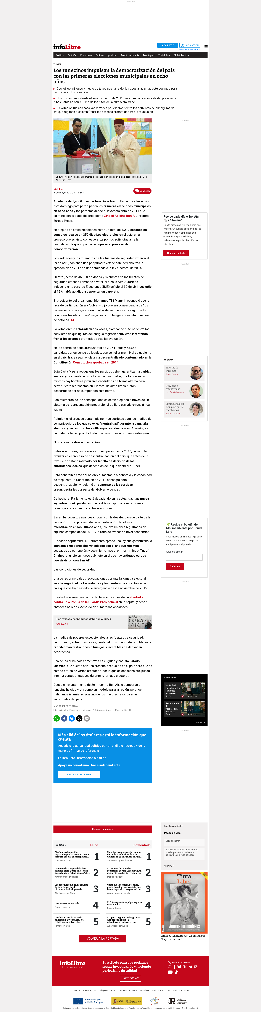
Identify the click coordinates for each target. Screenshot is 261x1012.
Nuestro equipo (89, 990)
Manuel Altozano (63, 860)
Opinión (72, 55)
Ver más (168, 866)
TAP (73, 320)
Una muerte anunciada (67, 903)
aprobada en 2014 (105, 362)
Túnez (118, 710)
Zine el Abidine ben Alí (120, 216)
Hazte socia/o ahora (79, 774)
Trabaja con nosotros (107, 990)
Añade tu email (174, 551)
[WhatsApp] (169, 967)
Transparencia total (189, 49)
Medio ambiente (130, 55)
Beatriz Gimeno (114, 908)
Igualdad (112, 55)
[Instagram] (195, 967)
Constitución (82, 362)
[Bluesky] (179, 967)
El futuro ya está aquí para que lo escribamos (124, 903)
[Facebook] (174, 967)
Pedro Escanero (62, 907)
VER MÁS (200, 722)
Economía (86, 55)
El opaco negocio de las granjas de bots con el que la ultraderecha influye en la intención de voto (71, 888)
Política (60, 55)
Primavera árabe (103, 710)
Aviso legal (144, 990)
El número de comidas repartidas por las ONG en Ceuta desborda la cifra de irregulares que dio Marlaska (72, 855)
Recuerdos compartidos (173, 387)
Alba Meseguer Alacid (65, 893)
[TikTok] (176, 972)
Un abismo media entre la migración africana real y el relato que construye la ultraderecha (69, 921)
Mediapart (149, 55)
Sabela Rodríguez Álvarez (119, 860)
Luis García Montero (175, 392)
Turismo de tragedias (172, 369)
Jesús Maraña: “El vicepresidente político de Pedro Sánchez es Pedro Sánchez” (173, 709)
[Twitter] (185, 967)
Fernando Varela (62, 926)
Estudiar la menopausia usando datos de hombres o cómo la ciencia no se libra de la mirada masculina (124, 855)
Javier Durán (172, 374)
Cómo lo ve (170, 677)
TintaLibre (164, 55)
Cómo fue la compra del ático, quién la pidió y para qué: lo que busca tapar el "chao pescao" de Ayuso (71, 872)
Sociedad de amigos (128, 990)
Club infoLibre (181, 55)
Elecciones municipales (80, 710)
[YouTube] (170, 972)
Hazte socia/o (130, 978)
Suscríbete (167, 45)
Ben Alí (127, 710)
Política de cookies (181, 990)
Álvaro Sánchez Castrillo (66, 877)
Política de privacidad (161, 990)
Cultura (99, 55)
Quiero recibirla (176, 253)
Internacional (59, 710)
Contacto (76, 990)
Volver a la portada (103, 938)
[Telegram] (190, 967)
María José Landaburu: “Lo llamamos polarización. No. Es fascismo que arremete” (173, 691)
